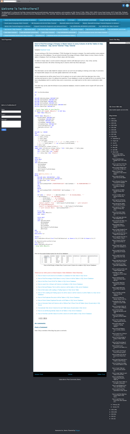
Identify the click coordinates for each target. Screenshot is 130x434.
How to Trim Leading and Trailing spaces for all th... (119, 320)
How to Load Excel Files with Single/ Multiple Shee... (119, 269)
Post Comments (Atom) (74, 379)
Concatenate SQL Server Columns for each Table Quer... (119, 303)
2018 (112, 132)
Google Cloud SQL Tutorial (108, 20)
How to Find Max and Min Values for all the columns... (118, 294)
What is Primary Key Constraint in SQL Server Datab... (119, 173)
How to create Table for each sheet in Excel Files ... (119, 374)
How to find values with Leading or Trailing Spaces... (118, 325)
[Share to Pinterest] (46, 318)
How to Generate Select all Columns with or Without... (119, 307)
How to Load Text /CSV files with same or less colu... (119, 164)
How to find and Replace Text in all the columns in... (118, 330)
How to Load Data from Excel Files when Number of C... (119, 400)
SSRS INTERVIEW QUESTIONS (29, 32)
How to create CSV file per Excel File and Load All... (119, 351)
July (114, 143)
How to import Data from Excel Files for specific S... (118, 289)
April (114, 149)
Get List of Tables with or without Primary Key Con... (118, 196)
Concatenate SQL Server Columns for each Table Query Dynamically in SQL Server (62, 308)
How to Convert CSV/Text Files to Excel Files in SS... (118, 242)
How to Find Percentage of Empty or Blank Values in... (119, 339)
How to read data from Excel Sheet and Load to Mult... (119, 261)
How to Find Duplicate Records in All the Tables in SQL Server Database (59, 297)
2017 (112, 134)
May (114, 147)
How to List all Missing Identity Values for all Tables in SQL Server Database (60, 310)
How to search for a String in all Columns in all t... (119, 334)
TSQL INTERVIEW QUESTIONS (67, 32)
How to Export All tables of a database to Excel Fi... (119, 221)
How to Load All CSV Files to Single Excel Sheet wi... (119, 233)
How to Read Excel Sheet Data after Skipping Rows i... (119, 265)
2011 (112, 418)
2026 (112, 118)
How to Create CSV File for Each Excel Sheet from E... (119, 356)
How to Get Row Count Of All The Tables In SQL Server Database (57, 281)
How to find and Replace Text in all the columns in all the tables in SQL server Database (63, 287)
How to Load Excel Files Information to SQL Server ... (119, 390)
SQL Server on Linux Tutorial (95, 29)
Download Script (45, 50)
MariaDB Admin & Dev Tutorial (69, 23)
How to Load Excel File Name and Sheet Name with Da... (118, 279)
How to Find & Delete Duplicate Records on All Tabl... (119, 311)
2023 (112, 123)
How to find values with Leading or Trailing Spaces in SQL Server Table (58, 290)
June (114, 145)
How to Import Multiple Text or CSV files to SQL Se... (119, 168)
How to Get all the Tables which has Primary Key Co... (118, 214)
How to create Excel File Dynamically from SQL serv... (118, 257)
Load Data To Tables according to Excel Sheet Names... (119, 274)
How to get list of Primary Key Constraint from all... (119, 200)
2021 (112, 127)
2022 (112, 125)
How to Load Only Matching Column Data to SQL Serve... (119, 395)
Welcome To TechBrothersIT (20, 9)
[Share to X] (43, 318)
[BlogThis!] (41, 318)
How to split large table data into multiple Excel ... (119, 218)
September (116, 138)
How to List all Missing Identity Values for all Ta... (119, 298)
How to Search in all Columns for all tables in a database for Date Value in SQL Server (62, 275)
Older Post (101, 374)
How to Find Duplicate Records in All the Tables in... (119, 316)
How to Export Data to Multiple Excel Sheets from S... (118, 226)
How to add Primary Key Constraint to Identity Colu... (118, 186)
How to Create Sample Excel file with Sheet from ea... (119, 230)
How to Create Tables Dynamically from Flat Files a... (118, 155)
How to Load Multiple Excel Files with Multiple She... (119, 386)
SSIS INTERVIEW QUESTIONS (117, 29)
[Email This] (39, 318)
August (115, 140)
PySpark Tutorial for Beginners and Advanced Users (50, 26)
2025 (112, 120)
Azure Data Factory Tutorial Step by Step (52, 20)
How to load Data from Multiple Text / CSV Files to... (119, 160)
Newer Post (39, 374)
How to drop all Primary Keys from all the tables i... (119, 178)
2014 (112, 412)
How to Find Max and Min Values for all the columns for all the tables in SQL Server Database (65, 313)
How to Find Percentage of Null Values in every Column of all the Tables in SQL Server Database (66, 278)
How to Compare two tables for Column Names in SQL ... (119, 364)
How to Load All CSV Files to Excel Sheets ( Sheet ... (119, 237)
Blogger (77, 430)
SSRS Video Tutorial (48, 32)
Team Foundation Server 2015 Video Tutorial (18, 35)
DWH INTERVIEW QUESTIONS (87, 20)
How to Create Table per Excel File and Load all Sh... (118, 369)
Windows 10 (40, 35)
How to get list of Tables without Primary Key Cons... (118, 191)
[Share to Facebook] (44, 318)
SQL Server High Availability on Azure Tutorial (52, 29)
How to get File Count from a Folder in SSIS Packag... (119, 360)
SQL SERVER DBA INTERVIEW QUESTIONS (82, 26)
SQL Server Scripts (77, 29)
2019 (112, 130)
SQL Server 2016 (30, 29)
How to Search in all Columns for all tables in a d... (119, 347)
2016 (112, 136)
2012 (112, 416)
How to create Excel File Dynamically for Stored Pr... (118, 252)
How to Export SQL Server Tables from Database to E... (119, 247)
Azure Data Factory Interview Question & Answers (20, 20)
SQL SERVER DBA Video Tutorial (108, 26)
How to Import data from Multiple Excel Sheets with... (118, 284)
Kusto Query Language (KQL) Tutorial (16, 23)
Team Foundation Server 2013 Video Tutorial (93, 32)
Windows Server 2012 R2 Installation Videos (61, 35)
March (114, 152)
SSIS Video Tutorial (10, 32)
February (115, 404)
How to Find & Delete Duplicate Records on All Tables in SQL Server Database (60, 300)
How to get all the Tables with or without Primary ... (119, 204)
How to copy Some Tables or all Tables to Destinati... (119, 382)
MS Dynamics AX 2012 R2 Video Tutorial (44, 23)
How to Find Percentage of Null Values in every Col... (119, 343)
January (115, 407)
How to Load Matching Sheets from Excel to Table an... (118, 378)
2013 (112, 414)
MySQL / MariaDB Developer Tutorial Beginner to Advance (101, 23)
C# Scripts (71, 20)
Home (70, 374)
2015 (112, 409)
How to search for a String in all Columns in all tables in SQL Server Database (60, 284)
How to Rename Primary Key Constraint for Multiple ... (119, 182)
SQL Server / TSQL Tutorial (13, 29)
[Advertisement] (16, 58)
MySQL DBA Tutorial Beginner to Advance (17, 26)
